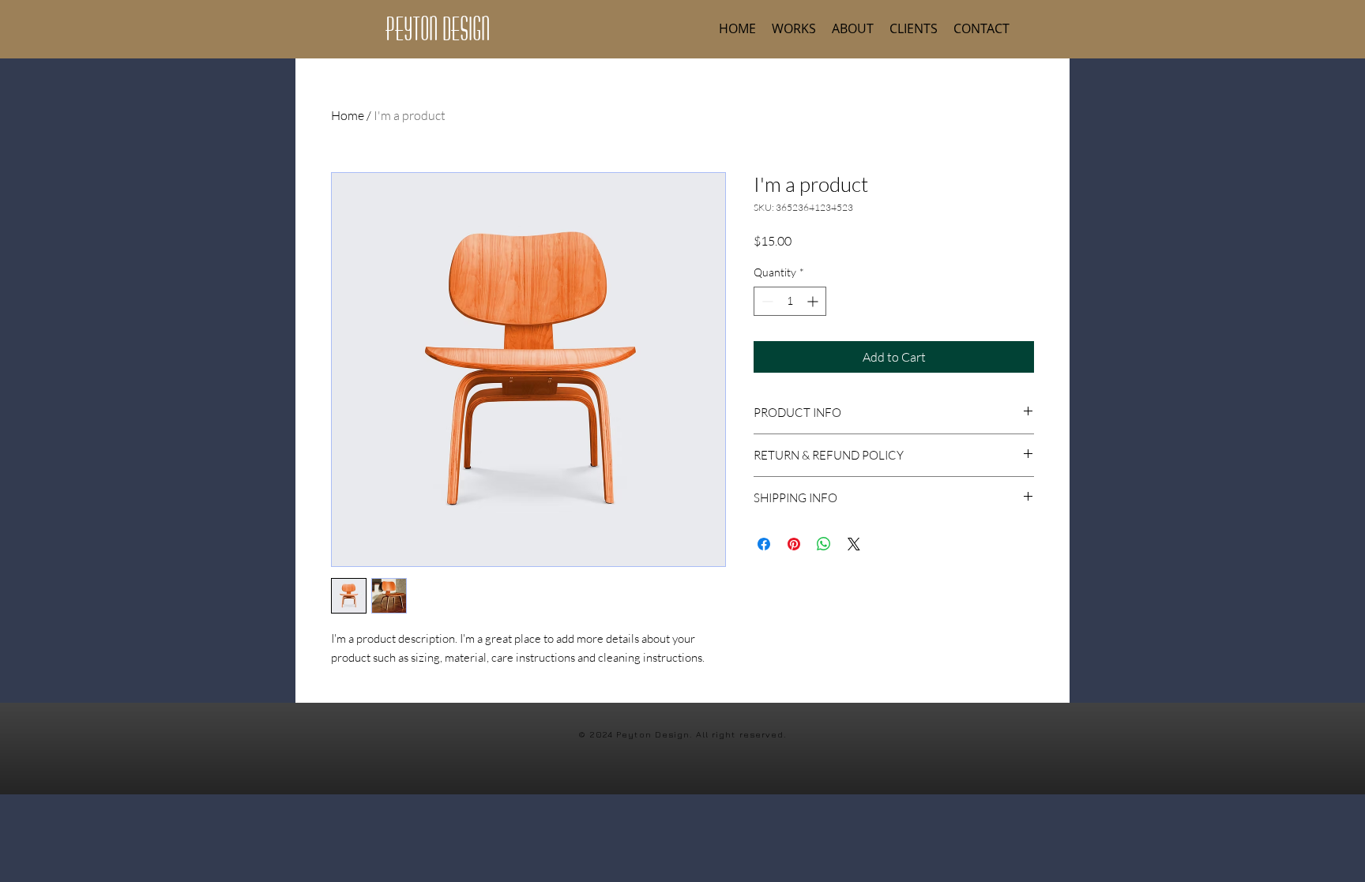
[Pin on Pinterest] (793, 544)
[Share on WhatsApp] (823, 544)
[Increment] (814, 301)
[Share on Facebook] (763, 544)
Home (347, 115)
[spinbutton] (790, 301)
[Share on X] (853, 544)
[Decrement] (766, 301)
